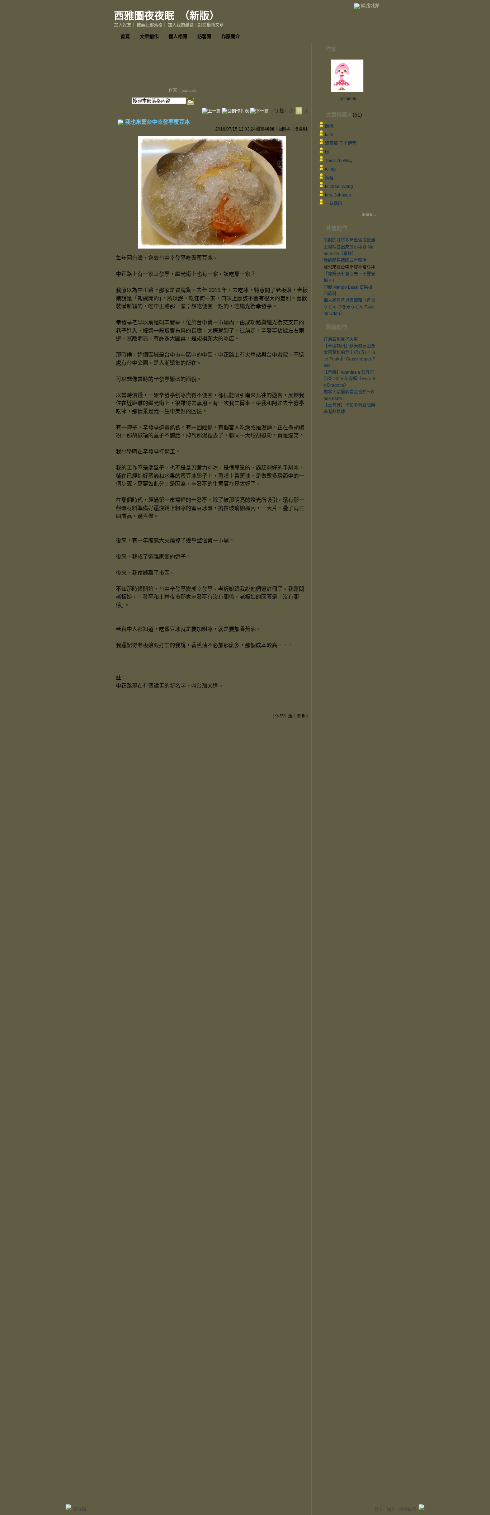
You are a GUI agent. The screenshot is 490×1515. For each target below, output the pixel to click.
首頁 (125, 36)
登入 (378, 1509)
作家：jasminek (183, 90)
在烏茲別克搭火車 (341, 339)
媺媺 (329, 126)
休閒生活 (283, 716)
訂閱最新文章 (211, 25)
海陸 (329, 177)
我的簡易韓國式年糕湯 (345, 260)
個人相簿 (178, 36)
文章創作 (149, 36)
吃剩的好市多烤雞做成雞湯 (349, 240)
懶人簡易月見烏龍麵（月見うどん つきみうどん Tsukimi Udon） (349, 307)
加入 (391, 1509)
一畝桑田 (333, 203)
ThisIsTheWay (339, 160)
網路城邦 (370, 5)
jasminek (347, 98)
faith (329, 134)
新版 (199, 16)
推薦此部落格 (149, 25)
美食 (301, 716)
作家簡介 (230, 36)
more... (369, 214)
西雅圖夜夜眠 (144, 16)
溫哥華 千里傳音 (340, 143)
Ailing (330, 169)
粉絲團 (79, 1509)
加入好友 (122, 25)
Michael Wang (339, 186)
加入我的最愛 (181, 25)
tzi (327, 152)
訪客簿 (204, 36)
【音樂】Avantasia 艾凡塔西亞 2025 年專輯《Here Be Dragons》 (349, 379)
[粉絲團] (68, 1507)
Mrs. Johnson (338, 195)
